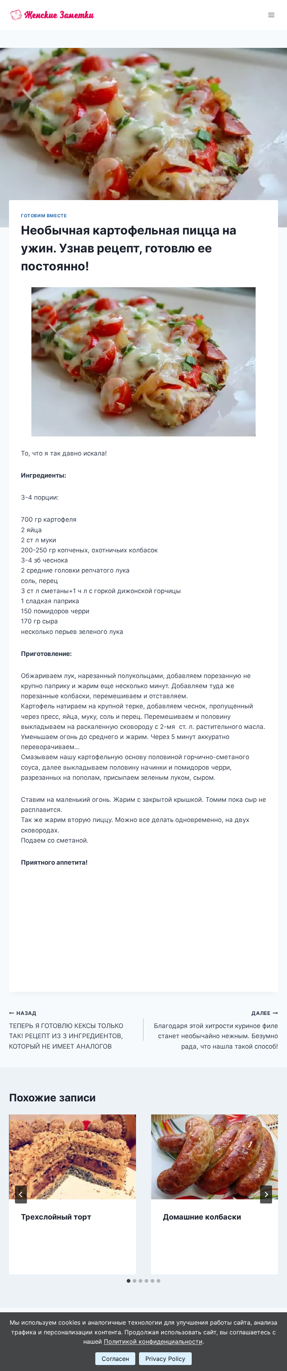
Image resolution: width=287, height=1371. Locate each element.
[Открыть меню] (271, 15)
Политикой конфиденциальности (153, 1341)
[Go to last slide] (21, 1194)
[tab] (128, 1281)
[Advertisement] (143, 923)
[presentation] (72, 1156)
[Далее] (266, 1194)
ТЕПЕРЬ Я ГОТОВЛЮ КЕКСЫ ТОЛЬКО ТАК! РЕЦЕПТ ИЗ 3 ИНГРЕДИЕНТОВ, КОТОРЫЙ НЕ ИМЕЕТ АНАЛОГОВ (66, 1030)
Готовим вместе (44, 215)
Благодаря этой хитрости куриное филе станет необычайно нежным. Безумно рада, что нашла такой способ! (216, 1030)
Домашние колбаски (202, 1216)
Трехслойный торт (56, 1216)
